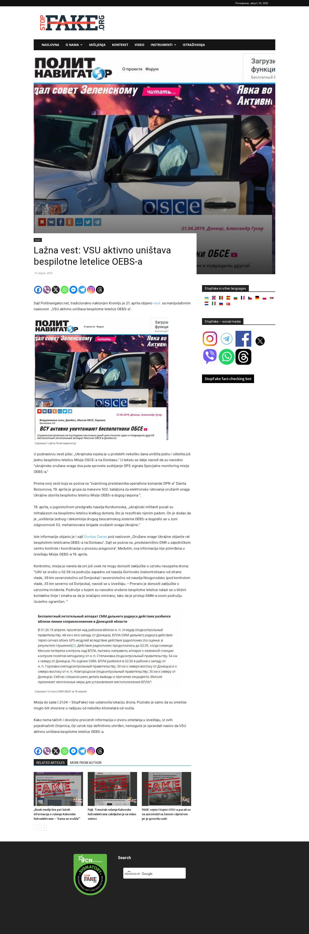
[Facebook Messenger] (73, 290)
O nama (72, 45)
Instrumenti (162, 45)
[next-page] (44, 828)
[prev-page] (36, 828)
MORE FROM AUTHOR (86, 763)
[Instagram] (91, 290)
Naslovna (50, 45)
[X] (56, 290)
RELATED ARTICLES (50, 763)
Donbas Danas (95, 536)
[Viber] (47, 290)
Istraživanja (194, 45)
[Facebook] (38, 290)
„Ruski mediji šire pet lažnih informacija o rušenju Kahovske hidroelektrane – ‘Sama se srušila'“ (57, 814)
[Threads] (100, 290)
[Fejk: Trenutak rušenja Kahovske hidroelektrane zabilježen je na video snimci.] (112, 789)
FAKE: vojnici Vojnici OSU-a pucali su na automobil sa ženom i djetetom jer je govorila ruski (166, 814)
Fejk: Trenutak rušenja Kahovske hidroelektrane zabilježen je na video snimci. (112, 814)
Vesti (37, 239)
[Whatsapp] (65, 290)
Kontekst (120, 45)
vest (157, 303)
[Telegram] (82, 290)
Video (139, 45)
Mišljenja (97, 45)
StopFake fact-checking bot (228, 378)
